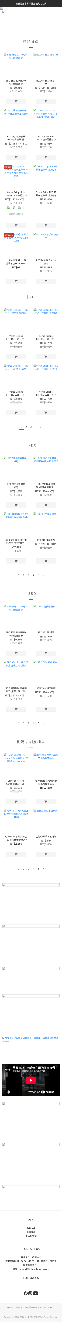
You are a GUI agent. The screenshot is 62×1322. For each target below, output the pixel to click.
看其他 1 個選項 (16, 213)
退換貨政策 (31, 1236)
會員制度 (31, 1232)
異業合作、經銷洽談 (31, 1257)
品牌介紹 (31, 1228)
